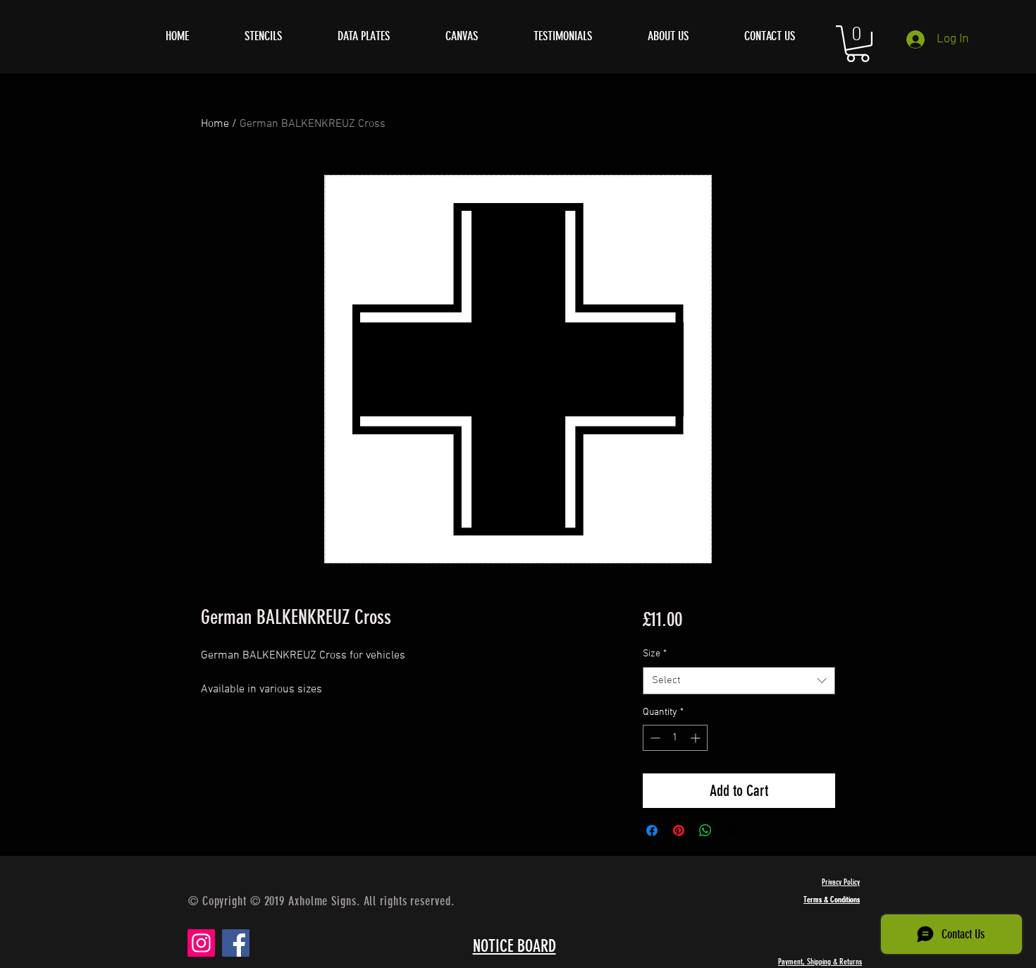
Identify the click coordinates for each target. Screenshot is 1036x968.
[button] (858, 43)
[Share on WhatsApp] (705, 830)
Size (655, 654)
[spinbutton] (675, 737)
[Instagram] (201, 943)
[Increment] (696, 737)
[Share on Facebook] (651, 830)
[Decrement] (653, 737)
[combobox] (739, 680)
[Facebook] (235, 943)
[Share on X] (732, 830)
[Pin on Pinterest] (678, 830)
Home (215, 124)
